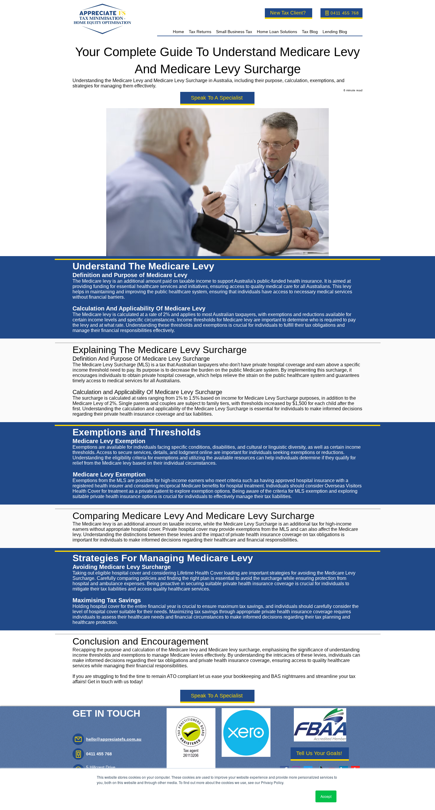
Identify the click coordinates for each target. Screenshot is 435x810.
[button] (200, 31)
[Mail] (78, 739)
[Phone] (78, 754)
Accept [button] (325, 796)
